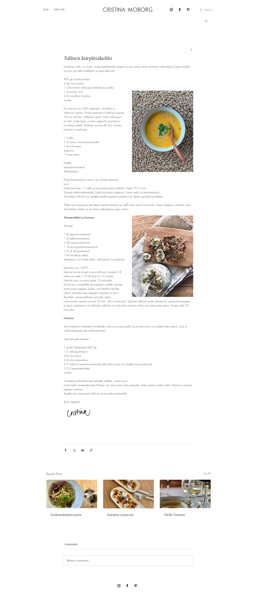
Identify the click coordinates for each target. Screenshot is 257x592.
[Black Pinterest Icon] (188, 10)
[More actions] (191, 49)
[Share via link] (91, 450)
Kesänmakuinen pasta (66, 515)
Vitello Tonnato (174, 515)
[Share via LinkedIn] (82, 450)
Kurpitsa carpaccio (120, 515)
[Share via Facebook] (65, 450)
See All (207, 473)
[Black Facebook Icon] (180, 10)
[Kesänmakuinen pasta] (71, 494)
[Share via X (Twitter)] (74, 450)
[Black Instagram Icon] (171, 10)
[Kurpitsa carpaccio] (128, 494)
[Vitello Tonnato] (185, 494)
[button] (206, 21)
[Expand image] (162, 131)
